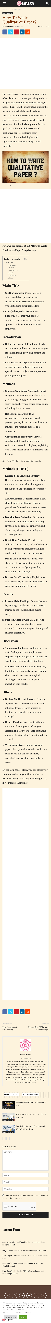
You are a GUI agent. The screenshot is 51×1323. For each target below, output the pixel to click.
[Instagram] (14, 1295)
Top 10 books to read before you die (27, 461)
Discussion (12, 275)
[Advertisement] (25, 63)
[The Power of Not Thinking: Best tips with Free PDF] (8, 1105)
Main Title (9, 263)
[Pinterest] (16, 31)
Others (11, 278)
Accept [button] (23, 1317)
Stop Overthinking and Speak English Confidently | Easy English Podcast (23, 1243)
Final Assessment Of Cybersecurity (10, 1028)
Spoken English (8, 1120)
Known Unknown (15, 9)
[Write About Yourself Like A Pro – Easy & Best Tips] (8, 1117)
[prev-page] (4, 1138)
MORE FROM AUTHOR (30, 1095)
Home (4, 9)
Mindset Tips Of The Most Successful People (38, 1028)
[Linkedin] (22, 31)
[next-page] (8, 1138)
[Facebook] (4, 31)
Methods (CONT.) (14, 270)
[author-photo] (25, 1051)
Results (11, 273)
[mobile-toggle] (4, 3)
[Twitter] (10, 31)
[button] (47, 3)
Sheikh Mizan (9, 26)
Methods (11, 268)
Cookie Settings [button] (10, 1317)
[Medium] (29, 1295)
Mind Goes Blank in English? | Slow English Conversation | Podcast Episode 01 (24, 1272)
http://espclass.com (25, 1058)
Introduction (12, 265)
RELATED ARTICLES (11, 1095)
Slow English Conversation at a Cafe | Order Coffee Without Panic (25, 1257)
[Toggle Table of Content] (24, 259)
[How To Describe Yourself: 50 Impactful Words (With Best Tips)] (8, 1129)
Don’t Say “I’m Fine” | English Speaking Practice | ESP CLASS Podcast (22, 1264)
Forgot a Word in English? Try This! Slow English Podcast (24, 1251)
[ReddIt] (27, 31)
